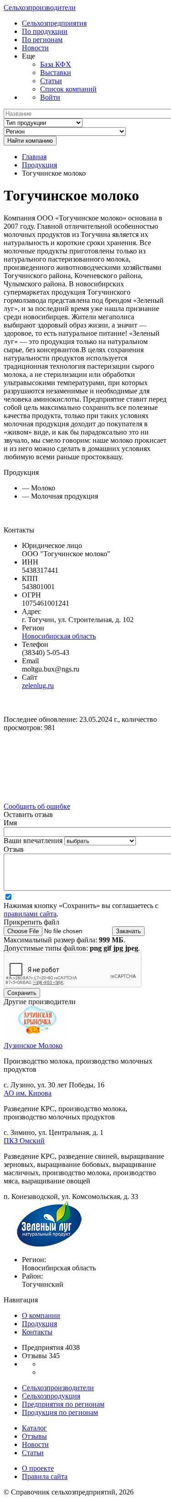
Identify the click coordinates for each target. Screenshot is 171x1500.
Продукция (39, 165)
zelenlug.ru (38, 685)
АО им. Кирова (28, 1093)
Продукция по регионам (60, 1412)
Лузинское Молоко (33, 1045)
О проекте (38, 1468)
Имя (10, 823)
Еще (28, 56)
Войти (50, 97)
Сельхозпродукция (51, 1396)
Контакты (37, 1332)
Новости (35, 48)
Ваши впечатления (34, 840)
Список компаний (68, 89)
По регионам (42, 39)
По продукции (44, 31)
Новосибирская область (59, 636)
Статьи (51, 81)
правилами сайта (30, 914)
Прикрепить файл (31, 922)
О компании (41, 1315)
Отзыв (14, 849)
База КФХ (55, 64)
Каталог (34, 1428)
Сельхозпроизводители (40, 7)
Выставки (55, 72)
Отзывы (34, 1436)
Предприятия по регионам (63, 1404)
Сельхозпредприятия (54, 23)
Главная (34, 157)
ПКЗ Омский (24, 1141)
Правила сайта (44, 1476)
